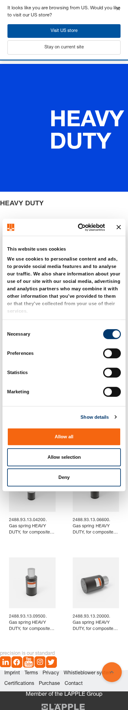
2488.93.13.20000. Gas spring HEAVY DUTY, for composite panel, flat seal (93, 623)
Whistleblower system (88, 673)
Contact (74, 683)
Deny (64, 477)
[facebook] (16, 663)
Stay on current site (64, 47)
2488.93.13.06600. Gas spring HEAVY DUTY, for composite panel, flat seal (93, 527)
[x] (51, 663)
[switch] (112, 353)
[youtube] (28, 663)
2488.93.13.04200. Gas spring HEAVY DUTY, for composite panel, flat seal (29, 527)
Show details (94, 417)
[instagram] (39, 663)
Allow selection (64, 457)
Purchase (49, 683)
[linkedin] (5, 663)
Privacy (51, 673)
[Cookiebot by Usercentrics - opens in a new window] (79, 227)
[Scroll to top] (112, 672)
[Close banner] (119, 227)
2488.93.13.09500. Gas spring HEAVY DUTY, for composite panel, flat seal (29, 623)
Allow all (64, 436)
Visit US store (64, 31)
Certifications (19, 683)
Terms (31, 673)
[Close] (118, 9)
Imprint (12, 673)
